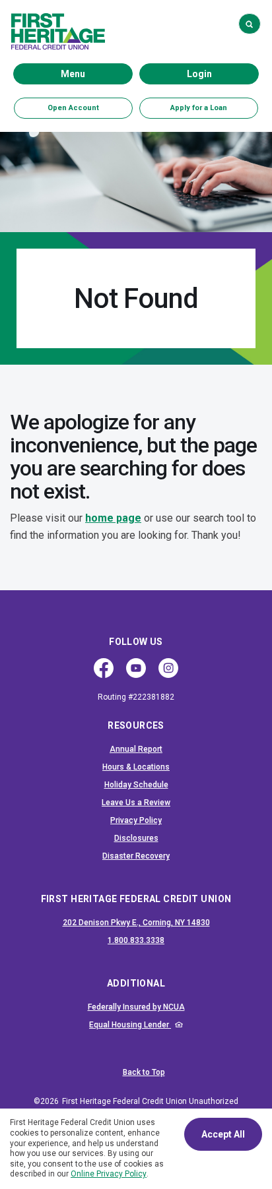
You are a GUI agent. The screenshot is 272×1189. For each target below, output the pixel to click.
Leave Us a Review (136, 802)
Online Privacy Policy (109, 1173)
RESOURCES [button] (136, 725)
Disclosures (136, 838)
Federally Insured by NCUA (170, 1007)
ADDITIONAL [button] (136, 983)
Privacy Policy (136, 820)
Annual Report (136, 749)
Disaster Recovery (136, 856)
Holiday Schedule (136, 784)
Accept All (223, 1134)
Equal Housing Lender (170, 1024)
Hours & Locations (136, 767)
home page (113, 518)
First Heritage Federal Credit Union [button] (136, 899)
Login (222, 73)
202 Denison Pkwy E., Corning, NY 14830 (136, 922)
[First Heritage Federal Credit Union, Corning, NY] (58, 31)
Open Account (90, 107)
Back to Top (144, 1072)
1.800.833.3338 (180, 940)
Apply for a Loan (198, 108)
